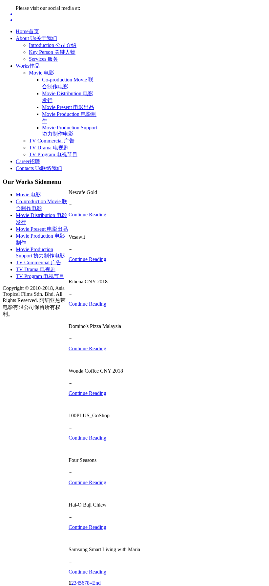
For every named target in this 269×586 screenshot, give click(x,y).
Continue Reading (87, 214)
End (96, 583)
